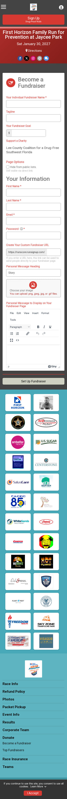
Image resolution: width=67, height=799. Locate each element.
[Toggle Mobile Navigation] (3, 6)
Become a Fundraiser (17, 743)
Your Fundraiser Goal (18, 126)
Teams (8, 767)
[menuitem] (12, 313)
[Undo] (38, 333)
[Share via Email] (39, 58)
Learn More (36, 786)
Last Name (13, 200)
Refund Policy (14, 691)
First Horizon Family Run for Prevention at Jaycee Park (33, 34)
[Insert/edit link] (28, 333)
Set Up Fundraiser (33, 381)
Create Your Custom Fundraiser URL (27, 245)
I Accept (32, 793)
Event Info (11, 714)
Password (15, 229)
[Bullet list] (11, 333)
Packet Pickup (14, 707)
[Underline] (50, 326)
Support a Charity (16, 140)
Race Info (10, 684)
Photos (8, 699)
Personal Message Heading (23, 266)
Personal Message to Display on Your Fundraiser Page (29, 305)
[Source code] (17, 340)
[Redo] (44, 333)
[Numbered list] (17, 333)
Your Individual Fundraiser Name (26, 97)
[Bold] (38, 326)
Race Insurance (15, 759)
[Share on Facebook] (20, 58)
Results (9, 722)
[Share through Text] (46, 58)
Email (10, 214)
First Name (13, 186)
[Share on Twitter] (26, 58)
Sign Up (33, 19)
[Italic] (44, 326)
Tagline (10, 111)
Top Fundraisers (13, 750)
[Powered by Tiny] (52, 366)
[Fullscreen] (11, 340)
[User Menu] (61, 7)
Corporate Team (16, 730)
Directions (35, 50)
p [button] (8, 366)
